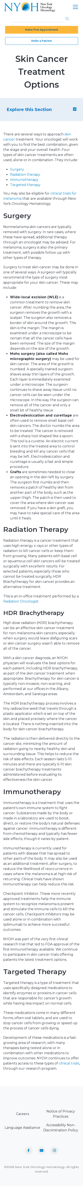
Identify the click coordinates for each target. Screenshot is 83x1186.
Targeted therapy (25, 185)
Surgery (17, 169)
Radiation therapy (25, 174)
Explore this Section (29, 109)
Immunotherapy (24, 180)
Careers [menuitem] (22, 1114)
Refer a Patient (41, 40)
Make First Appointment (41, 29)
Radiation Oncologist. (21, 601)
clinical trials (69, 1063)
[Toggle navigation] (75, 6)
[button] (67, 18)
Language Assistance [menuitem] (22, 1128)
